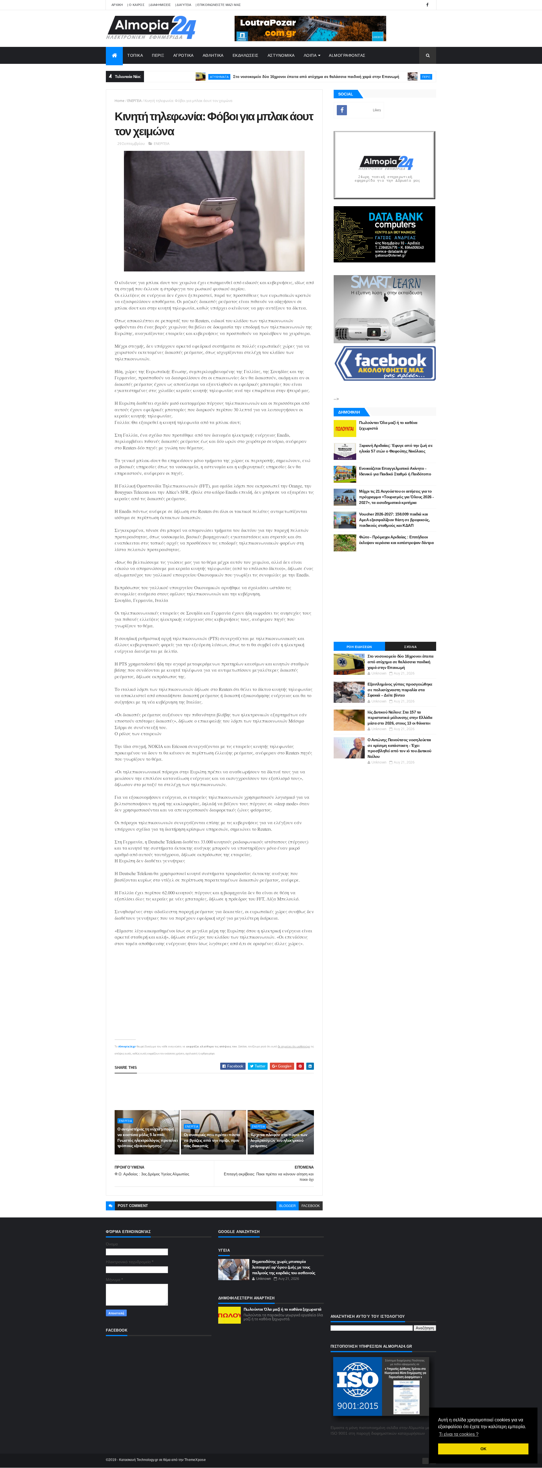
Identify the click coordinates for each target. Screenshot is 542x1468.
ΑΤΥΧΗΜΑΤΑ (185, 77)
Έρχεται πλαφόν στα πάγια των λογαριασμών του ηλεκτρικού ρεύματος (278, 1140)
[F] (425, 1461)
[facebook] (427, 5)
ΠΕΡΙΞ (158, 55)
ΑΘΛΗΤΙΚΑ (213, 55)
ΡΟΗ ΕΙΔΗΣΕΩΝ (359, 647)
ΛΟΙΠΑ (310, 55)
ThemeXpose (195, 1460)
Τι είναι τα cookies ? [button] (458, 1434)
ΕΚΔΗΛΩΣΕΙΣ (246, 55)
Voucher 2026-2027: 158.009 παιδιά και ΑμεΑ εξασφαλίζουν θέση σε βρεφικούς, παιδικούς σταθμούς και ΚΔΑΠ (394, 519)
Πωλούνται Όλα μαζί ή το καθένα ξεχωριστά (283, 1309)
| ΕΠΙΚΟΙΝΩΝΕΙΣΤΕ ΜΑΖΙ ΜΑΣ (218, 4)
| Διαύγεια (183, 4)
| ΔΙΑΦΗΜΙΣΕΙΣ (160, 4)
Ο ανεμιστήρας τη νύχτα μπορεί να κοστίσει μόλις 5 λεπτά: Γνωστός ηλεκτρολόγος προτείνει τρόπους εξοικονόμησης (147, 1137)
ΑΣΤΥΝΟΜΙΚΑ (281, 55)
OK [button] (483, 1449)
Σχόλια (410, 647)
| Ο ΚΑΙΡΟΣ (136, 4)
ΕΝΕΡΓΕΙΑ (134, 100)
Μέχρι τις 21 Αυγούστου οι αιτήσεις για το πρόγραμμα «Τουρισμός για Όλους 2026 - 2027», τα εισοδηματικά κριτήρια (396, 496)
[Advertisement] (217, 1091)
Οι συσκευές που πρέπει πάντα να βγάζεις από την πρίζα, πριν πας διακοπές (212, 1140)
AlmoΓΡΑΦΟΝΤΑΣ (347, 55)
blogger (287, 1206)
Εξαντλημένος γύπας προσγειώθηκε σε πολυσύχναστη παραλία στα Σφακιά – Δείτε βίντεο (400, 689)
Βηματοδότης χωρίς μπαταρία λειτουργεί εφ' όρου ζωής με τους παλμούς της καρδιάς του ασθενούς (283, 1267)
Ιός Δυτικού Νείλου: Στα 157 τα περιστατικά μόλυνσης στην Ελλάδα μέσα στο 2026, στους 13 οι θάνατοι (400, 717)
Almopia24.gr (127, 1046)
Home (119, 100)
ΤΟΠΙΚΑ (135, 55)
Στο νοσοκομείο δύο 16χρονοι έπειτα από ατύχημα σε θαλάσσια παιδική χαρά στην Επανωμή (282, 77)
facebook (310, 1206)
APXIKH (117, 4)
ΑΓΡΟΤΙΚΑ (183, 55)
